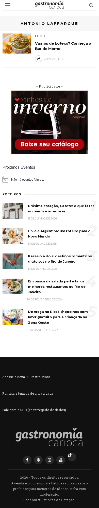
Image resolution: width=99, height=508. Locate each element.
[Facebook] (27, 460)
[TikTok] (72, 457)
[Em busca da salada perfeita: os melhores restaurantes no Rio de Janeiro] (13, 286)
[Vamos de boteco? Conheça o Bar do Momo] (17, 43)
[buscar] (91, 5)
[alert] (49, 179)
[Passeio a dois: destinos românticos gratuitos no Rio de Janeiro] (13, 261)
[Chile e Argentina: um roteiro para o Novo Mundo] (13, 236)
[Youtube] (60, 460)
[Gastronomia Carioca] (49, 437)
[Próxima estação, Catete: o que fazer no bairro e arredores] (13, 210)
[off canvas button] (7, 5)
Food (40, 36)
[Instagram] (49, 460)
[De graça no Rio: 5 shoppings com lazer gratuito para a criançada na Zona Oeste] (13, 316)
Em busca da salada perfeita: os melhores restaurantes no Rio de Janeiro (57, 286)
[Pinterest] (38, 460)
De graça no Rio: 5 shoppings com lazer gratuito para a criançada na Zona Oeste (58, 317)
